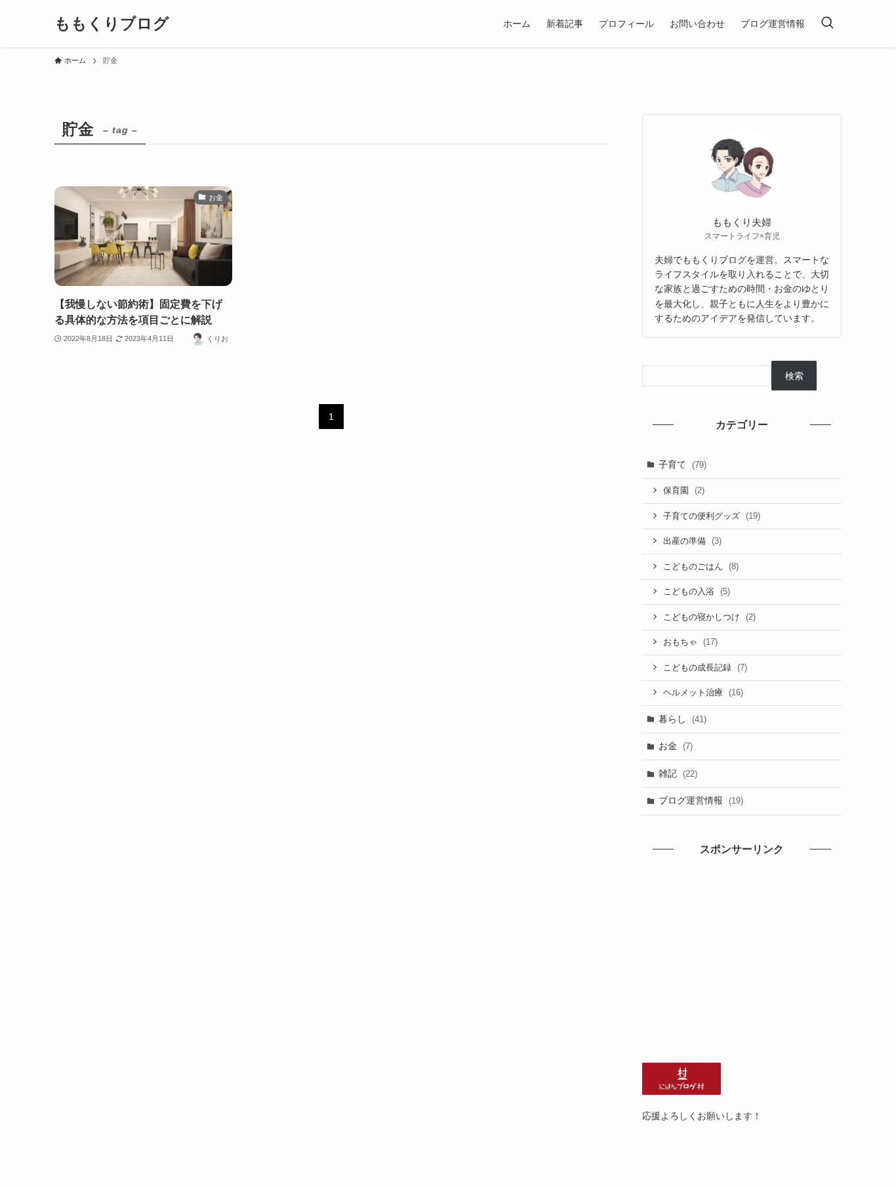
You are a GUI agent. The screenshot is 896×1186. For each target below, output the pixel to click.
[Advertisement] (742, 958)
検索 (794, 376)
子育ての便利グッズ (711, 516)
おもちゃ (690, 642)
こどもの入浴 (696, 591)
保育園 (683, 490)
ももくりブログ (111, 23)
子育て (682, 464)
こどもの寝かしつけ (709, 617)
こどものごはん (701, 566)
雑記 (678, 773)
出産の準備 (692, 541)
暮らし (682, 719)
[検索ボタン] (827, 23)
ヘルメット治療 (703, 692)
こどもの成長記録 (705, 667)
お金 (676, 746)
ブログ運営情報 (701, 800)
